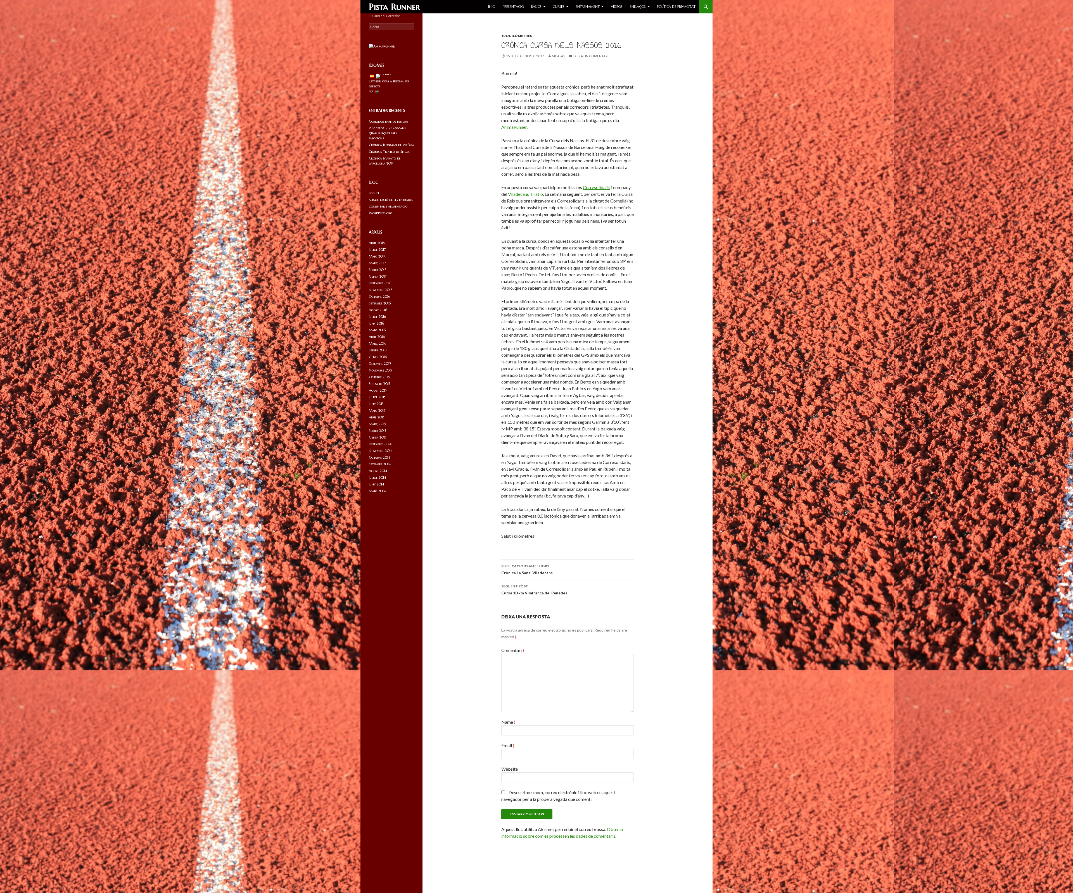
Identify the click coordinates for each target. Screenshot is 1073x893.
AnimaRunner (514, 127)
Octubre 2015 (379, 377)
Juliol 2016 (377, 317)
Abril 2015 (376, 417)
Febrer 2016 (377, 350)
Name (508, 722)
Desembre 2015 (380, 363)
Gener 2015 (377, 437)
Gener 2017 (377, 276)
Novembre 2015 (380, 370)
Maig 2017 (377, 256)
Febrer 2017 (377, 270)
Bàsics (536, 6)
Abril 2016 (377, 337)
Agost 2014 (378, 471)
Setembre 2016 (380, 303)
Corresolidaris (596, 187)
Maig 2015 (377, 410)
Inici (491, 6)
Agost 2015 (378, 390)
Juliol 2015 (377, 397)
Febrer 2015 (377, 430)
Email (507, 745)
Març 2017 (377, 263)
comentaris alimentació (388, 206)
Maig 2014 (377, 491)
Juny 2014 (376, 484)
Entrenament (588, 6)
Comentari (512, 650)
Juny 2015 (376, 404)
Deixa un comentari (590, 56)
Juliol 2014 (377, 477)
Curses (558, 6)
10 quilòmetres (516, 36)
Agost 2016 (378, 310)
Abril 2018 (377, 243)
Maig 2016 (377, 330)
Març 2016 (377, 343)
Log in (374, 193)
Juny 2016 (376, 323)
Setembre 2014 (380, 464)
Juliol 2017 (377, 249)
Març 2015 (377, 424)
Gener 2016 (378, 357)
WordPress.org (380, 213)
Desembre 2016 (380, 283)
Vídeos (617, 6)
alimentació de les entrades (391, 199)
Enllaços (638, 6)
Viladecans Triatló (525, 194)
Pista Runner (394, 6)
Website (509, 768)
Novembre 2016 (380, 290)
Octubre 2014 (379, 457)
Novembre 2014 (381, 451)
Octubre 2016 (379, 296)
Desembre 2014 (380, 444)
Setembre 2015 (379, 384)
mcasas (558, 56)
